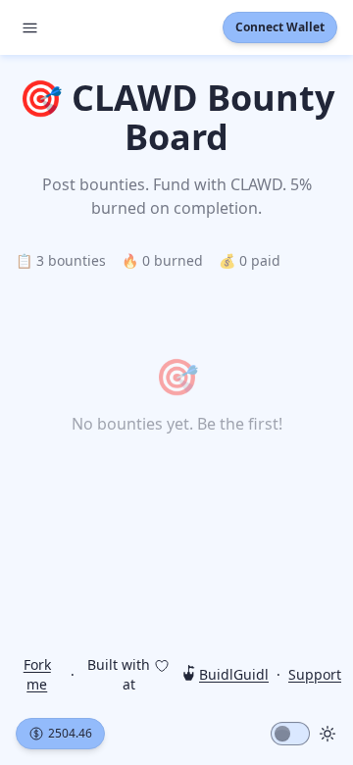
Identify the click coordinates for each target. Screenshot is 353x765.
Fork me (37, 674)
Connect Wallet (280, 27)
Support (314, 674)
